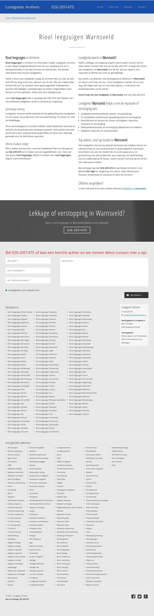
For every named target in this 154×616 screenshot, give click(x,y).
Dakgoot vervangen (15, 563)
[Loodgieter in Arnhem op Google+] (146, 596)
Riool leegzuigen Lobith (45, 386)
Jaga (30, 542)
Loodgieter (33, 578)
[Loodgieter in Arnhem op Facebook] (133, 596)
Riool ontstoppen (64, 563)
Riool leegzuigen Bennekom (18, 337)
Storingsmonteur (92, 493)
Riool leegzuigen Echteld (17, 396)
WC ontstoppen (118, 458)
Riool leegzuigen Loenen (45, 389)
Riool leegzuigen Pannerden (80, 312)
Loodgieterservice (64, 447)
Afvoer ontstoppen (15, 451)
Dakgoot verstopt (14, 560)
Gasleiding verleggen (37, 461)
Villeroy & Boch (92, 563)
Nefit (59, 458)
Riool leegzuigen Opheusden (47, 424)
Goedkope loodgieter (37, 479)
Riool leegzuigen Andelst (17, 315)
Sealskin (89, 472)
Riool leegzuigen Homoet (45, 340)
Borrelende (12, 490)
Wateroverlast (117, 451)
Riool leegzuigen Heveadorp (47, 333)
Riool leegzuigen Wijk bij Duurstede (83, 393)
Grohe (31, 490)
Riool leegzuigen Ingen (45, 350)
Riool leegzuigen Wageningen (80, 382)
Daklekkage (12, 567)
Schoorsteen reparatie (94, 468)
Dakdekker (12, 539)
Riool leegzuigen (63, 550)
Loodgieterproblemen (37, 581)
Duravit (10, 585)
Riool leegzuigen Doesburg (18, 372)
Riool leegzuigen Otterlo (45, 428)
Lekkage (32, 560)
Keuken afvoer (35, 550)
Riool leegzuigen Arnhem (17, 326)
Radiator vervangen (64, 504)
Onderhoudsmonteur (65, 468)
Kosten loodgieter (36, 556)
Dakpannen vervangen (16, 574)
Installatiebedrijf (35, 532)
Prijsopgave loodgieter (65, 490)
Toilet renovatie (92, 507)
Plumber (60, 486)
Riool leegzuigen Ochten (45, 403)
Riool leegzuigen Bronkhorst (19, 344)
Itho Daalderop (35, 539)
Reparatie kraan (63, 521)
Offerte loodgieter (64, 461)
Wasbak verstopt (92, 585)
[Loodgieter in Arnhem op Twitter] (140, 596)
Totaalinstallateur (92, 518)
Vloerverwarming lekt (94, 571)
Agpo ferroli (12, 458)
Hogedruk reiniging (36, 507)
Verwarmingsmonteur (94, 556)
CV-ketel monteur (14, 532)
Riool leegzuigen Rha (77, 329)
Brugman (11, 497)
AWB (9, 465)
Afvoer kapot (13, 447)
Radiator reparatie (64, 500)
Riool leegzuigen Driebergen (18, 386)
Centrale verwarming (16, 511)
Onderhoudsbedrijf (64, 465)
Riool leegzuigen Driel (16, 389)
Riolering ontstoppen (65, 535)
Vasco (88, 532)
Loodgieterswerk (63, 451)
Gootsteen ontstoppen (38, 483)
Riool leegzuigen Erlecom (17, 417)
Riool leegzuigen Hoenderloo (47, 337)
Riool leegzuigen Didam (17, 361)
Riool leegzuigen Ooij (44, 414)
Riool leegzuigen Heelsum (46, 319)
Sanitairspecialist (92, 465)
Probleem (60, 493)
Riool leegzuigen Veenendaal (80, 368)
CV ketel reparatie (14, 518)
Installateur (33, 514)
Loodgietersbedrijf (36, 585)
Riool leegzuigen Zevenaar (79, 410)
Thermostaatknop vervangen (97, 500)
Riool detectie (62, 542)
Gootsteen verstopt (36, 486)
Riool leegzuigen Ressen (78, 326)
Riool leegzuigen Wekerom (79, 389)
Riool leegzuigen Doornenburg (19, 379)
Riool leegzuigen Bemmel (17, 333)
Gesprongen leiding (37, 472)
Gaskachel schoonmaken (39, 458)
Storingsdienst (91, 490)
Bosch (10, 493)
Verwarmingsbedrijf (93, 553)
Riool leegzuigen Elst (16, 414)
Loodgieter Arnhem (22, 6)
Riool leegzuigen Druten (17, 393)
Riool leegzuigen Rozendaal (80, 344)
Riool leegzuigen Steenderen (80, 358)
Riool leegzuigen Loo (44, 393)
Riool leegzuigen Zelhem (78, 403)
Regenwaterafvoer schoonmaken (69, 507)
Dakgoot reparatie (15, 550)
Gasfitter (32, 451)
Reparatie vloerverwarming (67, 532)
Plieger (59, 483)
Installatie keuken (36, 525)
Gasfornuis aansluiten (37, 455)
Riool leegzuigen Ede (16, 403)
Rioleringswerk (62, 539)
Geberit (32, 465)
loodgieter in (134, 188)
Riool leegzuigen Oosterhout (47, 421)
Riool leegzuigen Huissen (45, 344)
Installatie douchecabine (38, 521)
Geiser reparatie (35, 468)
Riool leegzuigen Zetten (78, 407)
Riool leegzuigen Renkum (79, 322)
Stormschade (91, 497)
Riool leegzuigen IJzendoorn (47, 347)
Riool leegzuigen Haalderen (46, 312)
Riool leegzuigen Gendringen (19, 421)
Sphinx (88, 479)
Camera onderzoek (15, 507)
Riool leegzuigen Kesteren (46, 358)
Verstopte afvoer (92, 542)
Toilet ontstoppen (93, 504)
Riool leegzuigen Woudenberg (80, 400)
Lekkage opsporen (36, 571)
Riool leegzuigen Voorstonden (81, 379)
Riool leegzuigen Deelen (17, 354)
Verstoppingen (91, 539)
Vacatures (90, 525)
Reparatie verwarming (65, 528)
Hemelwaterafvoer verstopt (40, 504)
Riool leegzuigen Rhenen (78, 337)
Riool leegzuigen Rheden (78, 333)
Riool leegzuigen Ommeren (46, 410)
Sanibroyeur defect (93, 455)
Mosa (59, 455)
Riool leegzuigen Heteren (45, 329)
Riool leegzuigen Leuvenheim (47, 379)
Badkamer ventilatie (15, 476)
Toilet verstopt (91, 514)
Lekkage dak (34, 567)
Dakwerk (11, 581)
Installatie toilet (35, 528)
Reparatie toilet (63, 525)
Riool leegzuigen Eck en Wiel (19, 400)
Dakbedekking (13, 535)
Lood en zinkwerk (36, 574)
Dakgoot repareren (15, 553)
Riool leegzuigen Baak (16, 329)
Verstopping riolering (94, 535)
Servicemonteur (92, 476)
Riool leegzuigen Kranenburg (47, 368)
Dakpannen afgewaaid (16, 571)
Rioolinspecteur (63, 574)
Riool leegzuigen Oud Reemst (47, 432)
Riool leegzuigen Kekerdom (46, 354)
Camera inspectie (14, 504)
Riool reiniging (62, 567)
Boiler (10, 486)
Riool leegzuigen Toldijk (78, 361)
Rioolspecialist (62, 581)
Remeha (60, 511)
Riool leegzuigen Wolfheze (79, 396)
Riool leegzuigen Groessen (18, 432)
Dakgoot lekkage (14, 542)
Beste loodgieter (14, 479)
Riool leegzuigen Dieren (17, 365)
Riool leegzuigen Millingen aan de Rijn (51, 400)
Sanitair (89, 461)
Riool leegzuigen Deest (16, 358)
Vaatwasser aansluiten (94, 521)
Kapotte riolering (35, 546)
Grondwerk (33, 493)
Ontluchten (61, 472)
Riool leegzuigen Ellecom (17, 410)
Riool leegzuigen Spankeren (80, 354)
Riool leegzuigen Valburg (78, 365)
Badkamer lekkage (15, 468)
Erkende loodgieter (36, 447)
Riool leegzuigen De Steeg (18, 350)
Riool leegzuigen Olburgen (46, 407)
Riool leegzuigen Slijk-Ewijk (79, 350)
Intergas (32, 535)
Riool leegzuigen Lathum (45, 375)
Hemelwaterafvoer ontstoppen (41, 500)
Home (8, 18)
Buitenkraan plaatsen (16, 500)
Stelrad (88, 486)
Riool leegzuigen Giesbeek (18, 428)
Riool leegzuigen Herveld (45, 326)
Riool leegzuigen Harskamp (46, 315)
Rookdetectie (91, 451)
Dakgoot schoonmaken (17, 556)
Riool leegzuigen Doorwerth (18, 382)
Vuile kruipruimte (93, 578)
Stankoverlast (91, 483)
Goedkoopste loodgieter (38, 476)
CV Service (12, 528)
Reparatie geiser (63, 518)
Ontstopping (62, 476)
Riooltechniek (91, 447)
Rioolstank (61, 585)
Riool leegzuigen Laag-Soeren (47, 372)
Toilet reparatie (92, 511)
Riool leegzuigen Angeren (17, 319)
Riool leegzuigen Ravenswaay (80, 319)
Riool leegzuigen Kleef (44, 361)
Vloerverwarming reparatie (96, 574)
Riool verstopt (62, 571)
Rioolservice (61, 578)
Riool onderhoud (63, 556)
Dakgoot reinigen (14, 546)
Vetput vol (90, 560)
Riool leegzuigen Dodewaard (19, 368)
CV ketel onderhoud (15, 514)
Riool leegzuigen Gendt (17, 424)
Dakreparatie (13, 578)
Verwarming (90, 550)
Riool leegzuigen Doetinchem (19, 375)
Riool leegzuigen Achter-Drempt (20, 312)
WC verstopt (117, 461)
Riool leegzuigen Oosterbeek (47, 417)
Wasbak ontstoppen (94, 581)
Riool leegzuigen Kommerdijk (47, 365)
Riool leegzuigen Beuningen (18, 340)
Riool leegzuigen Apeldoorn (18, 322)
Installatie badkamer (37, 518)
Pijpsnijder (61, 479)
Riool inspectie (62, 546)
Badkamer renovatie (15, 472)
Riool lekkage (62, 553)
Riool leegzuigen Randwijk (79, 315)
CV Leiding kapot (14, 525)
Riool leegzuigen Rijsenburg (80, 340)
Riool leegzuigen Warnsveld (23, 18)
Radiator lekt (62, 497)
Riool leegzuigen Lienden (45, 382)
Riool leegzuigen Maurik (45, 396)
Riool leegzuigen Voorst (78, 375)
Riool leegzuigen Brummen (18, 347)
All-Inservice (12, 461)
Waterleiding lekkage (120, 447)
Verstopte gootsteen (94, 546)
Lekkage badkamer (36, 563)
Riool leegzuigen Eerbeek (17, 407)
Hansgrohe (33, 497)
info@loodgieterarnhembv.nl (135, 315)
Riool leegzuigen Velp (77, 372)
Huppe (32, 511)
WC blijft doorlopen (119, 455)
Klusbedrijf (33, 553)
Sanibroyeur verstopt (94, 458)
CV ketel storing (14, 521)
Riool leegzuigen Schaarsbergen (81, 347)
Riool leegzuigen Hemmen (46, 322)
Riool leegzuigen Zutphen (79, 414)
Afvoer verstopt (14, 455)
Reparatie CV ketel (64, 514)
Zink (113, 465)
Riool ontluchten (63, 560)
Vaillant (89, 528)
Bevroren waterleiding (16, 483)
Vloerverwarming (92, 567)
